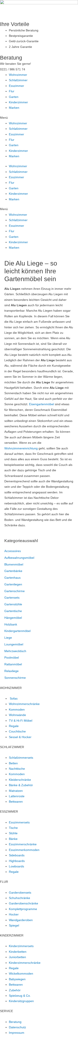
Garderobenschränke (23, 903)
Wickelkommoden (21, 973)
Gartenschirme (14, 591)
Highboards (17, 861)
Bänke (13, 839)
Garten (13, 97)
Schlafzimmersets (21, 757)
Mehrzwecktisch (15, 651)
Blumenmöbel (13, 564)
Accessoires (12, 551)
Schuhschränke (19, 898)
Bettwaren (16, 801)
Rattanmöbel (13, 664)
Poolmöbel (11, 657)
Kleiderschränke (20, 779)
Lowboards (16, 866)
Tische (13, 827)
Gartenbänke (13, 571)
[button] (39, 117)
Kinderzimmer (18, 102)
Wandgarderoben (21, 920)
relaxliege (11, 671)
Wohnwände (17, 715)
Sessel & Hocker (20, 737)
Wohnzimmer (18, 74)
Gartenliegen (13, 584)
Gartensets (12, 597)
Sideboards (16, 855)
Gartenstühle (13, 604)
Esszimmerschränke (23, 844)
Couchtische (17, 731)
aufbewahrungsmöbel (19, 557)
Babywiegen (17, 979)
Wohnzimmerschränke (24, 704)
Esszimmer (16, 85)
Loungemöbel (13, 644)
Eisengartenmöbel (41, 404)
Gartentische (13, 611)
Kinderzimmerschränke (25, 962)
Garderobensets (20, 892)
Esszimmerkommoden (24, 850)
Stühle (13, 833)
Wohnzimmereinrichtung (21, 448)
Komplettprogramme (23, 909)
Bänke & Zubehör (21, 785)
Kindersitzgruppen (21, 1001)
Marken (14, 107)
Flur (11, 91)
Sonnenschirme (15, 677)
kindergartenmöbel (17, 631)
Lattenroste (16, 796)
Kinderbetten (17, 951)
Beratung (15, 1022)
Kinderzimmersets (21, 946)
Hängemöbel (13, 617)
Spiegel (14, 925)
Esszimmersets (19, 822)
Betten (13, 763)
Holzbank (10, 624)
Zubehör (15, 990)
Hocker (14, 914)
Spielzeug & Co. (20, 995)
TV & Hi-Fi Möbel (20, 720)
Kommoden (17, 709)
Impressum (16, 1032)
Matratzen (16, 790)
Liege (8, 637)
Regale (14, 726)
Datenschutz (17, 1027)
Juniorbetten (17, 957)
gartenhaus (12, 577)
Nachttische (17, 768)
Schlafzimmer (18, 80)
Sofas (14, 698)
